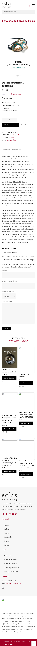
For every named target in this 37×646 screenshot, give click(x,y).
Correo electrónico (10, 281)
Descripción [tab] (6, 149)
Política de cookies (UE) (11, 564)
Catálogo (6, 529)
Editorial (6, 525)
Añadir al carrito (10, 125)
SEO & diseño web (24, 641)
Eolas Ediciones (8, 641)
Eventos (6, 541)
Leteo (12, 137)
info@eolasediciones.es (13, 583)
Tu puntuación (8, 292)
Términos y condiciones (11, 568)
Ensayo (15, 135)
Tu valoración (8, 301)
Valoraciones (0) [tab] (16, 149)
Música (20, 135)
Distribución (8, 537)
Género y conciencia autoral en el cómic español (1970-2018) (26, 415)
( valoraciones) (16, 94)
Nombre (5, 270)
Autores (6, 533)
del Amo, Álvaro (12, 140)
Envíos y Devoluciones (11, 572)
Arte (10, 135)
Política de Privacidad (10, 560)
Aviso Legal (7, 556)
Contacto (6, 545)
